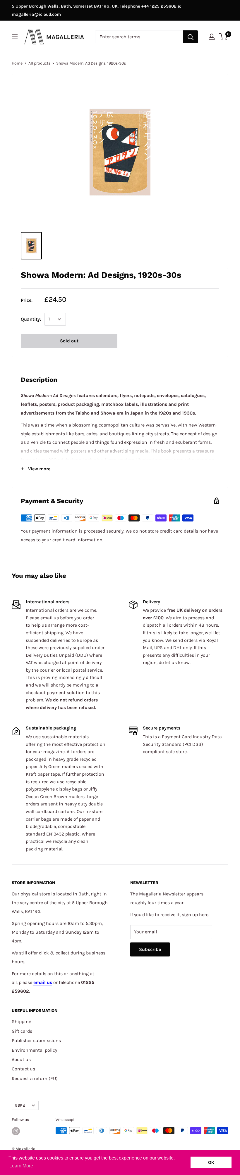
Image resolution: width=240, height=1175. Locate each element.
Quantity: (31, 319)
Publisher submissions (36, 1040)
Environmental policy (34, 1050)
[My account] (212, 37)
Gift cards (22, 1031)
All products (39, 63)
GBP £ (20, 1105)
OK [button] (211, 1162)
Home (17, 63)
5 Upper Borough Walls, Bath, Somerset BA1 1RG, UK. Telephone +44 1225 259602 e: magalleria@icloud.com (96, 10)
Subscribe (150, 949)
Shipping (21, 1021)
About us (21, 1059)
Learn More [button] (21, 1165)
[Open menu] (15, 36)
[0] (223, 36)
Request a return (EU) (35, 1078)
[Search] (190, 36)
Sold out (69, 341)
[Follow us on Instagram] (16, 1131)
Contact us (23, 1069)
